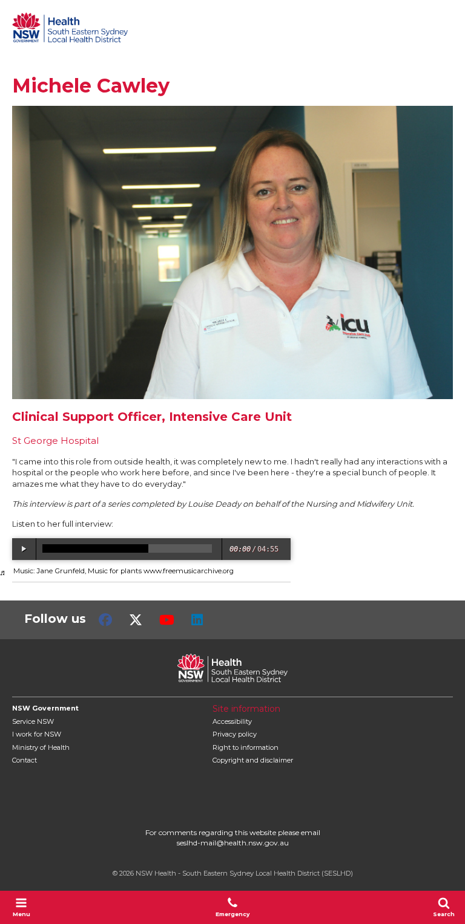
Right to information (246, 747)
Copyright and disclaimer (253, 760)
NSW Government (45, 708)
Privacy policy (235, 734)
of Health (41, 747)
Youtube (166, 619)
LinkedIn (197, 619)
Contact (24, 760)
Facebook (105, 619)
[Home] (70, 27)
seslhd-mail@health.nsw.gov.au (233, 842)
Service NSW (33, 721)
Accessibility (232, 721)
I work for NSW (36, 734)
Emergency (232, 914)
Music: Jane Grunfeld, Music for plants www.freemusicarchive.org (123, 571)
